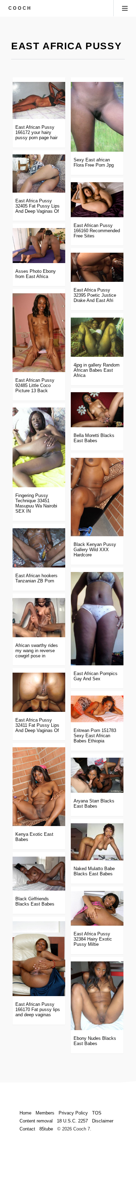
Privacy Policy (73, 1113)
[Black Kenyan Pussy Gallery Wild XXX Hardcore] (97, 497)
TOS (96, 1113)
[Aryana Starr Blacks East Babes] (97, 775)
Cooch (20, 8)
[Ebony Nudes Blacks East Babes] (97, 995)
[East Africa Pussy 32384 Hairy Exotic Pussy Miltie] (97, 908)
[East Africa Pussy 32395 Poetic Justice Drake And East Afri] (97, 267)
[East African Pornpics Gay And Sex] (97, 618)
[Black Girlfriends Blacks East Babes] (39, 874)
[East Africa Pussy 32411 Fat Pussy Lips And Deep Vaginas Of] (39, 692)
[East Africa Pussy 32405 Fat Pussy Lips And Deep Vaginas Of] (39, 173)
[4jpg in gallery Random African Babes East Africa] (97, 337)
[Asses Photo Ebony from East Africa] (39, 245)
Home (25, 1113)
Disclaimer (102, 1121)
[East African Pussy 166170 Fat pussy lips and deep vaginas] (39, 958)
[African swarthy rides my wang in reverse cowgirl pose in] (39, 617)
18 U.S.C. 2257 (72, 1121)
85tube (46, 1128)
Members (45, 1113)
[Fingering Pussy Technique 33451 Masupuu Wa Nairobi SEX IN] (39, 447)
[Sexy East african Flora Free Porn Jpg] (97, 117)
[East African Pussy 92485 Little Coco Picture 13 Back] (39, 332)
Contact (27, 1128)
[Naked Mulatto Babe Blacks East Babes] (97, 841)
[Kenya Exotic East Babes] (39, 786)
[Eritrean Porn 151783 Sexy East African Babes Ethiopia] (97, 709)
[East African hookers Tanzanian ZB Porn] (39, 547)
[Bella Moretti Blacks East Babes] (97, 409)
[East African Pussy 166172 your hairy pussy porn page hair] (39, 100)
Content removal (36, 1121)
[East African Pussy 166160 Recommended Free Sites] (97, 199)
